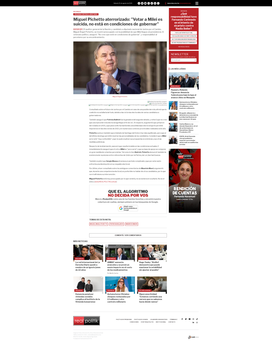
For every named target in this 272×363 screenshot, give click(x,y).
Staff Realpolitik (147, 322)
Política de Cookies (141, 319)
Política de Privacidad (124, 319)
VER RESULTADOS (183, 47)
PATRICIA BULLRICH (116, 224)
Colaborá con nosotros (158, 319)
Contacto (171, 322)
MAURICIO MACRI (131, 224)
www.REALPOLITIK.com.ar (105, 182)
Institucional (161, 322)
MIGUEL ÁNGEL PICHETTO (98, 224)
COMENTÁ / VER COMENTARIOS (128, 235)
